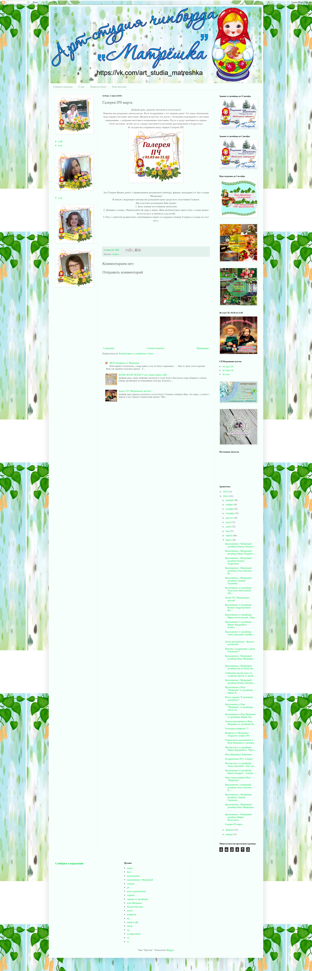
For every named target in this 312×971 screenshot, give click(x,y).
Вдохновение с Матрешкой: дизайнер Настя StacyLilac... (240, 667)
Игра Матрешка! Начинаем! (238, 754)
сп (128, 937)
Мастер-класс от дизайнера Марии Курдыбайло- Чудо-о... (241, 749)
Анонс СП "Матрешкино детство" (135, 390)
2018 (225, 496)
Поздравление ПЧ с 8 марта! (239, 758)
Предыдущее (202, 348)
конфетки (131, 914)
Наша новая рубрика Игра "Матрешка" (238, 779)
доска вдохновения (136, 891)
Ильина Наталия (135, 906)
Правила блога (98, 86)
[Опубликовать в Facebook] (136, 250)
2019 (225, 491)
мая (228, 531)
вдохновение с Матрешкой (140, 879)
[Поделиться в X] (133, 250)
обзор (129, 925)
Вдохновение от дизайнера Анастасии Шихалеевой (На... (238, 590)
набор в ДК (132, 922)
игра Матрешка (134, 902)
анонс (130, 868)
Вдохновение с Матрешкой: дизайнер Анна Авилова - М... (239, 570)
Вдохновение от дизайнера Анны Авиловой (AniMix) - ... (240, 634)
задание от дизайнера (137, 899)
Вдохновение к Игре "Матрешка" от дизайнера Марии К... (239, 690)
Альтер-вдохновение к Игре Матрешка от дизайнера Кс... (240, 723)
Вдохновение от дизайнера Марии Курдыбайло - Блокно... (238, 624)
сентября (230, 513)
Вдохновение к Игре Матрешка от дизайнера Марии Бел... (240, 715)
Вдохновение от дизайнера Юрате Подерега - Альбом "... (241, 772)
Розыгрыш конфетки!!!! (236, 728)
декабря (230, 500)
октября (230, 508)
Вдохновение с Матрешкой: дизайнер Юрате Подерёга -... (241, 552)
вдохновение (133, 875)
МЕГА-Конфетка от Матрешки (124, 362)
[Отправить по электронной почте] (127, 250)
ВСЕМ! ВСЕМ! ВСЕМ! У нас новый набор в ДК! (143, 374)
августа (230, 517)
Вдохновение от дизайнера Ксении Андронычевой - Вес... (238, 607)
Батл (129, 871)
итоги (130, 910)
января (229, 834)
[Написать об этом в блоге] (130, 250)
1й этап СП (227, 366)
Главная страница (63, 86)
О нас (81, 86)
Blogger (170, 950)
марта (229, 539)
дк (128, 887)
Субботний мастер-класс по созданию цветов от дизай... (240, 674)
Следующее (108, 348)
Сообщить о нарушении (69, 863)
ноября (229, 504)
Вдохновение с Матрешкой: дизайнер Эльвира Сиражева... (238, 580)
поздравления (133, 933)
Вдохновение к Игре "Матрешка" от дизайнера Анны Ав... (239, 707)
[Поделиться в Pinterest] (139, 250)
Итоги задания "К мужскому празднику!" (239, 698)
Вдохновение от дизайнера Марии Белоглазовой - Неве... (241, 616)
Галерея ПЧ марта (233, 824)
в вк (60, 145)
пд (128, 929)
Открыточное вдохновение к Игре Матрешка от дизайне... (240, 741)
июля (228, 522)
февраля (230, 829)
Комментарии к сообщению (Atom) (136, 353)
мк (128, 918)
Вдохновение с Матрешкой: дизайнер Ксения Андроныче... (238, 560)
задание (131, 895)
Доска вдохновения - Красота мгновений (239, 643)
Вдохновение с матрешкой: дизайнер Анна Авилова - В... (239, 787)
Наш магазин (119, 86)
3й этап (226, 374)
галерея (115, 254)
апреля (229, 535)
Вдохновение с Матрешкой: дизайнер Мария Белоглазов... (238, 817)
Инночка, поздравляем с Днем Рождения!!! (240, 650)
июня (229, 526)
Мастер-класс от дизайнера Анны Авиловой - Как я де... (240, 764)
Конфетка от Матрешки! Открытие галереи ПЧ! (237, 734)
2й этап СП (227, 370)
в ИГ (60, 141)
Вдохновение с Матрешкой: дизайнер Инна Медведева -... (239, 658)
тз (128, 941)
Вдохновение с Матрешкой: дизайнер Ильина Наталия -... (241, 545)
